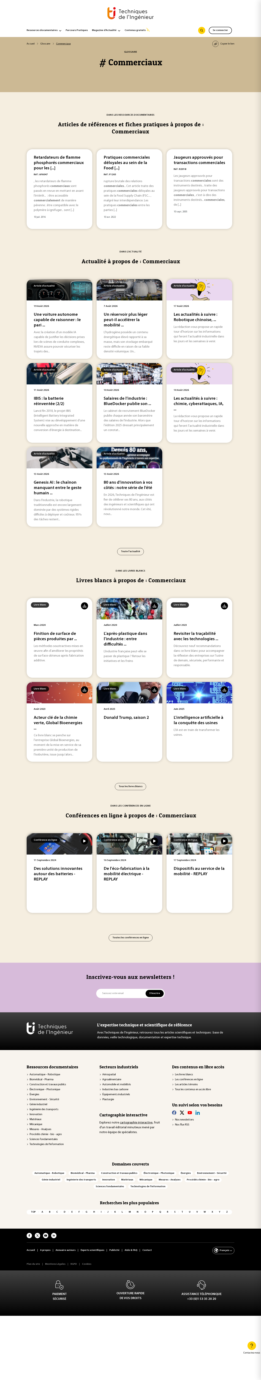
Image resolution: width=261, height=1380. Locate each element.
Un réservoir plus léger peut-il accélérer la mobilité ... (126, 320)
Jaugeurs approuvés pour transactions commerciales (199, 160)
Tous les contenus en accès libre (193, 1089)
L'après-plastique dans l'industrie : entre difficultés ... (125, 639)
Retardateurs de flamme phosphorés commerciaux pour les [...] (59, 162)
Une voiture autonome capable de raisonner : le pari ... (57, 320)
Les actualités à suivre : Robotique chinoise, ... (195, 317)
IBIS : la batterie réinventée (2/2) (49, 401)
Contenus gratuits (135, 30)
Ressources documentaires (42, 30)
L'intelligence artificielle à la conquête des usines (198, 720)
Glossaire (45, 44)
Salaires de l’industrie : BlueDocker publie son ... (127, 401)
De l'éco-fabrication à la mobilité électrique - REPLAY (126, 874)
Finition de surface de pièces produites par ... (55, 636)
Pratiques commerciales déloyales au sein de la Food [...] (127, 162)
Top (33, 1212)
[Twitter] (182, 1113)
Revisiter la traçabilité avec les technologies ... (196, 636)
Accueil (31, 44)
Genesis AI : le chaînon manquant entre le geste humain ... (57, 487)
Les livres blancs (184, 1074)
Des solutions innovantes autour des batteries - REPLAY (58, 874)
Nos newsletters (184, 1119)
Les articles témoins (186, 1084)
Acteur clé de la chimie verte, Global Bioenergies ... (58, 723)
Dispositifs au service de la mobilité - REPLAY (199, 871)
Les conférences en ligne (189, 1079)
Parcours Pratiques (77, 30)
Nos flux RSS (182, 1124)
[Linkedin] (197, 1113)
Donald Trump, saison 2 (126, 718)
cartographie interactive (136, 1122)
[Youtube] (190, 1113)
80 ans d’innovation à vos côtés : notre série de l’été (128, 485)
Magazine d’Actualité (104, 30)
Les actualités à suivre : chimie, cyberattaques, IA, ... (199, 403)
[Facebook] (174, 1113)
